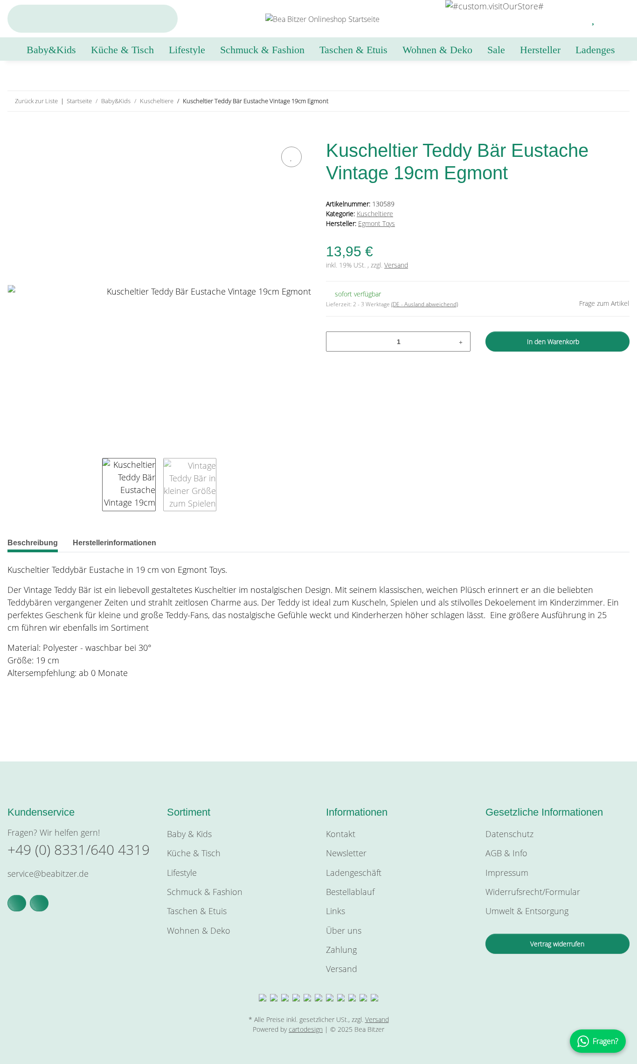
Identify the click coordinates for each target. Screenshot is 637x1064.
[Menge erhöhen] (460, 341)
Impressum (506, 872)
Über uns (343, 930)
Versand (396, 265)
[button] (571, 18)
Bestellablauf (350, 891)
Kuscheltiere (375, 213)
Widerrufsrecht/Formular (532, 891)
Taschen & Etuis (197, 910)
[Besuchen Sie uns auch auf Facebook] (16, 903)
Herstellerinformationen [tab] (114, 543)
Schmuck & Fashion (204, 891)
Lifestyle (182, 872)
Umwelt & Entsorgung (526, 910)
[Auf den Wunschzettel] (291, 157)
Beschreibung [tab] (32, 543)
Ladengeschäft (353, 872)
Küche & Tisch (194, 853)
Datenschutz (509, 833)
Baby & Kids (189, 833)
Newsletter (346, 853)
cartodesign (306, 1029)
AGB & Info (506, 853)
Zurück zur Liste (36, 101)
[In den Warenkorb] (14, 133)
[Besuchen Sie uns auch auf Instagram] (39, 903)
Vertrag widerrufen (557, 943)
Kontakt (340, 833)
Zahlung (341, 949)
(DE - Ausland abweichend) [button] (424, 304)
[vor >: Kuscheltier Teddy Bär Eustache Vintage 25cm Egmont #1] (619, 101)
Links (335, 910)
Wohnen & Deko (198, 930)
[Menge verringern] (336, 341)
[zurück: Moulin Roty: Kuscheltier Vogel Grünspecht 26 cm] (599, 101)
